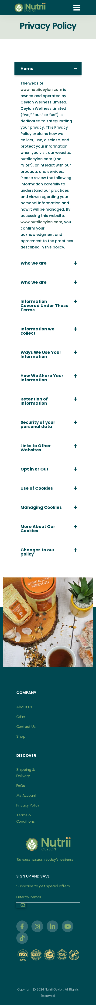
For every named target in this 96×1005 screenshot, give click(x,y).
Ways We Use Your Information (41, 354)
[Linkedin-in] (52, 926)
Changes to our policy (38, 552)
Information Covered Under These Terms (45, 305)
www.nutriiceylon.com (41, 89)
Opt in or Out (34, 469)
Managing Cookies (41, 507)
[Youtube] (67, 926)
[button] (48, 68)
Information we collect (38, 331)
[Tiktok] (22, 938)
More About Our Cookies (38, 529)
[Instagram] (37, 926)
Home (27, 68)
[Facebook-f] (22, 926)
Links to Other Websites (36, 448)
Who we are (34, 263)
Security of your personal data (38, 424)
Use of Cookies (37, 488)
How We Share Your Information (42, 378)
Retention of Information (34, 401)
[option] (48, 622)
